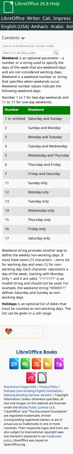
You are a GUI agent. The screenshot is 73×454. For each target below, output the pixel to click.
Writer (33, 18)
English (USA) (15, 26)
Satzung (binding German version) (27, 395)
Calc (46, 18)
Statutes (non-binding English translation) (33, 391)
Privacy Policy (48, 387)
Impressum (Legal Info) (20, 387)
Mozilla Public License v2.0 (36, 407)
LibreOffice (13, 18)
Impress (62, 18)
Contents (10, 37)
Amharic (39, 26)
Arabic (57, 26)
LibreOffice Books (36, 352)
